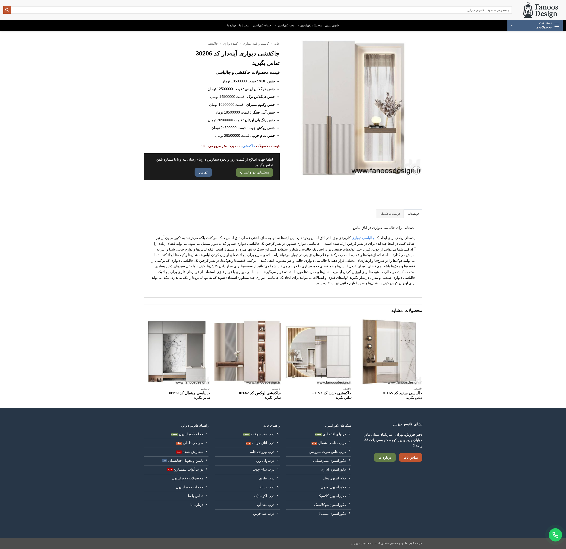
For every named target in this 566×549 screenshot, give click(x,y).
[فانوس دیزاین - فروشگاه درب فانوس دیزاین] (540, 10)
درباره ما (231, 25)
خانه (277, 43)
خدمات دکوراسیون (261, 25)
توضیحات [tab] (413, 213)
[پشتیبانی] (555, 534)
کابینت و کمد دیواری (256, 43)
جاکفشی (212, 43)
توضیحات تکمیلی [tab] (390, 213)
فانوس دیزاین (332, 25)
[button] (535, 25)
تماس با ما (244, 25)
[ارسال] (7, 10)
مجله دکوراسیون (285, 25)
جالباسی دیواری (363, 238)
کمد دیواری (230, 43)
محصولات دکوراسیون (311, 25)
